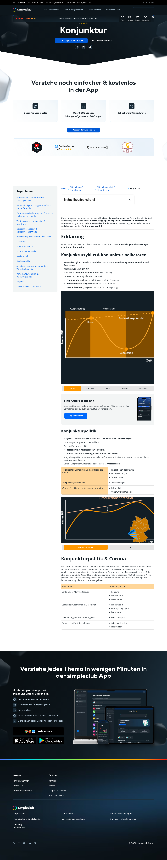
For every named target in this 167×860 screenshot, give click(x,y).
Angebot (20, 281)
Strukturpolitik (23, 261)
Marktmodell (22, 256)
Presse (52, 785)
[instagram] (83, 47)
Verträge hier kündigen (73, 819)
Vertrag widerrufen (19, 826)
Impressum (19, 813)
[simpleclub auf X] (19, 843)
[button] (148, 2)
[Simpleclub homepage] (22, 10)
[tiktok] (77, 47)
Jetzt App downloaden (71, 41)
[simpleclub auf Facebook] (14, 843)
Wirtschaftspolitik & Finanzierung (106, 188)
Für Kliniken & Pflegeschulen (79, 2)
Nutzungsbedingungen (121, 813)
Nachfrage (21, 241)
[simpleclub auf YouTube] (30, 843)
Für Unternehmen (35, 2)
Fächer (64, 188)
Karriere (52, 780)
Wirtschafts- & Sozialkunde (77, 188)
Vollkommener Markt (26, 251)
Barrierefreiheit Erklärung (123, 819)
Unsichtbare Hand (25, 246)
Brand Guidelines (57, 795)
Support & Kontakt (57, 790)
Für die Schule (19, 2)
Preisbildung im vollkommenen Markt (34, 236)
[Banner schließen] (152, 16)
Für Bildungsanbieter (55, 2)
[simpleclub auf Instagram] (35, 843)
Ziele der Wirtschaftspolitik (29, 286)
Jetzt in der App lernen (83, 130)
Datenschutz (68, 813)
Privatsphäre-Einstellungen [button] (27, 819)
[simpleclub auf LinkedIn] (24, 843)
